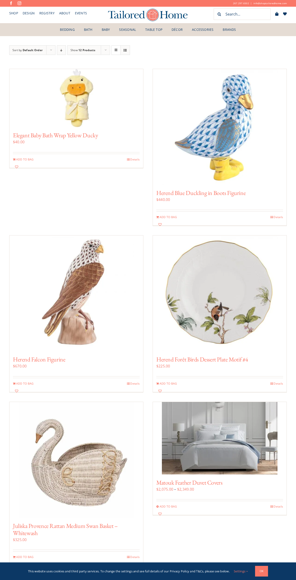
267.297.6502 (241, 3)
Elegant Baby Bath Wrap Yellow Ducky (55, 135)
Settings (240, 571)
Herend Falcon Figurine (39, 359)
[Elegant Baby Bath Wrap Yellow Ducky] (76, 98)
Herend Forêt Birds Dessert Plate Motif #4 (202, 359)
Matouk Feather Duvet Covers (189, 482)
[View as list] (125, 50)
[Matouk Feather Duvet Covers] (220, 438)
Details (135, 159)
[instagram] (19, 3)
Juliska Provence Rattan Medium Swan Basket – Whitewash (65, 529)
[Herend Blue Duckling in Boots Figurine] (220, 127)
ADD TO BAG (25, 159)
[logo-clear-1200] (148, 10)
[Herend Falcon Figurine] (76, 293)
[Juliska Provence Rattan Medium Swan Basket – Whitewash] (76, 460)
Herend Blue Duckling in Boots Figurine (201, 193)
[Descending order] (61, 50)
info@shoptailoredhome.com (270, 3)
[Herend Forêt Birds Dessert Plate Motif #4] (220, 293)
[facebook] (11, 3)
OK (261, 571)
